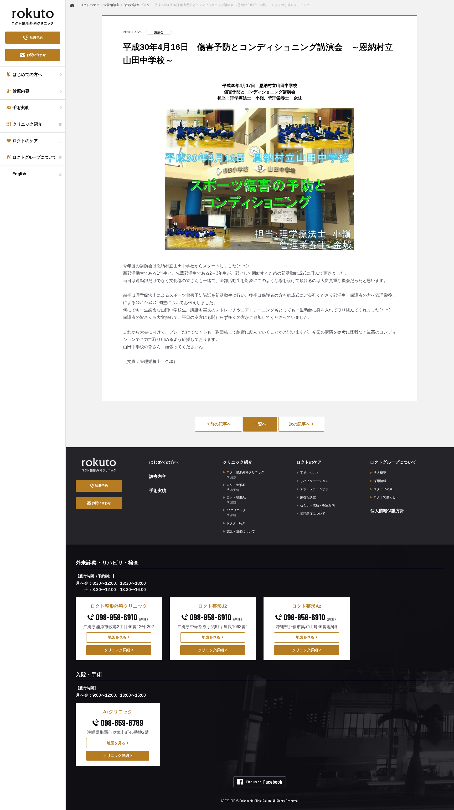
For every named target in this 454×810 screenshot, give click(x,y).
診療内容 (157, 476)
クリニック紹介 (237, 462)
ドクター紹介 (235, 523)
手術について (309, 473)
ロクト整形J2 (236, 487)
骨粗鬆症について (312, 513)
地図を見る (117, 637)
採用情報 (380, 481)
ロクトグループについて (393, 462)
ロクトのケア (309, 462)
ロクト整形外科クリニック (245, 474)
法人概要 (380, 473)
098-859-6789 (121, 722)
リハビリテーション (314, 481)
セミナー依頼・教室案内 (317, 505)
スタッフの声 (383, 489)
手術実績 (157, 490)
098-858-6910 (122, 617)
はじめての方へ (164, 462)
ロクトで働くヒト (386, 497)
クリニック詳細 (117, 650)
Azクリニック (236, 512)
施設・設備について (240, 531)
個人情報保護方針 (387, 511)
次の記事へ (299, 424)
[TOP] (73, 5)
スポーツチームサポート (317, 489)
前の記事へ (220, 424)
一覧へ (260, 424)
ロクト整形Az (236, 500)
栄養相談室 (308, 497)
